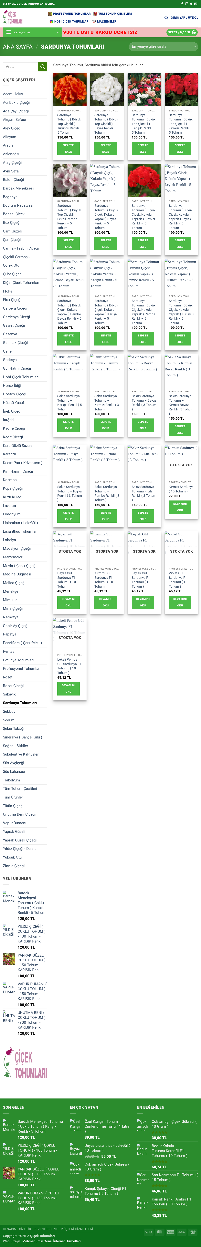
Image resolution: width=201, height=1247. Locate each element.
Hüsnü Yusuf (13, 402)
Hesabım (10, 1229)
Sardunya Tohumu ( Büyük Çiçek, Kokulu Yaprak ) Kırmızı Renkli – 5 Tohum (143, 217)
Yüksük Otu (12, 857)
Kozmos (10, 480)
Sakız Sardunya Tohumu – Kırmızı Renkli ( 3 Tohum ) (106, 402)
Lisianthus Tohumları (20, 531)
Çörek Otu (11, 265)
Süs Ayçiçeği (13, 763)
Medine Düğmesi (17, 574)
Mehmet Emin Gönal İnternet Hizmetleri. (51, 1241)
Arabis (8, 145)
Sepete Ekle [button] (68, 148)
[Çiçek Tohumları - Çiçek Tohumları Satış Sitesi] (22, 17)
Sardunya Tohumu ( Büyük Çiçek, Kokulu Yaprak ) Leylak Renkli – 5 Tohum (181, 217)
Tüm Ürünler (13, 797)
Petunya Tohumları (18, 660)
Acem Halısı (13, 94)
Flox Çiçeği (12, 299)
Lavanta (9, 505)
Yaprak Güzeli (14, 831)
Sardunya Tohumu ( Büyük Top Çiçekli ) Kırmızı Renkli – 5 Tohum (181, 124)
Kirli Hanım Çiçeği (18, 471)
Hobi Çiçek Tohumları (72, 21)
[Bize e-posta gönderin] (195, 3)
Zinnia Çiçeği (14, 865)
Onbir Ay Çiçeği (15, 625)
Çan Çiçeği (12, 239)
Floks (7, 291)
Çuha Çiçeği (13, 274)
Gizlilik (25, 1229)
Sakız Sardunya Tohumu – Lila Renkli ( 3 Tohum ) (144, 493)
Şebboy (9, 711)
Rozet (7, 677)
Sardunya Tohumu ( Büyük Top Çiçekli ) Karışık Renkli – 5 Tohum (143, 124)
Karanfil (9, 454)
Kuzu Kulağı (12, 497)
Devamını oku (180, 507)
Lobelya (9, 540)
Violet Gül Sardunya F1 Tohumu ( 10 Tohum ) (178, 579)
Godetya (10, 359)
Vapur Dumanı (14, 823)
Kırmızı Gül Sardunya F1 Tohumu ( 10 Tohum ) (103, 579)
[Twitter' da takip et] (191, 3)
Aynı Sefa (11, 171)
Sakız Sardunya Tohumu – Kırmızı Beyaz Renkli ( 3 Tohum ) (181, 405)
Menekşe (10, 591)
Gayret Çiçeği (14, 325)
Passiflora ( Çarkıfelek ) (22, 643)
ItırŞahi (8, 419)
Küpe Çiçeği (13, 488)
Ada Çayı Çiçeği (16, 111)
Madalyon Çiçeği (17, 548)
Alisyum (9, 136)
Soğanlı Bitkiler (15, 745)
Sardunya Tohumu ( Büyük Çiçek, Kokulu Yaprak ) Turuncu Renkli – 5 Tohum (181, 312)
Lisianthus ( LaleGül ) (20, 522)
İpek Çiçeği (12, 411)
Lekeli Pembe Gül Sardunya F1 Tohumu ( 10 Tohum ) (69, 666)
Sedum (9, 720)
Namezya (10, 617)
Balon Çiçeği (13, 179)
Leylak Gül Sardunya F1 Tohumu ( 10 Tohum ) (141, 579)
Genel (8, 351)
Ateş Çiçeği (12, 162)
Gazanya (10, 334)
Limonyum (12, 514)
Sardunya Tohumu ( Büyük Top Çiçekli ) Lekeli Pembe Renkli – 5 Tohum (69, 217)
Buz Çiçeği (11, 222)
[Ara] (166, 18)
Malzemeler (106, 21)
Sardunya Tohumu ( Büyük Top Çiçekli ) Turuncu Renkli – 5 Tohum (69, 124)
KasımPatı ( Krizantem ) (23, 462)
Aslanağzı (11, 154)
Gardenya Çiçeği (16, 316)
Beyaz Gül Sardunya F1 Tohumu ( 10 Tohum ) (66, 579)
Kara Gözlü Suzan (17, 445)
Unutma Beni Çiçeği (19, 814)
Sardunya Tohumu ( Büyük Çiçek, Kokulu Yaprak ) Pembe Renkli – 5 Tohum (143, 312)
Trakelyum (11, 780)
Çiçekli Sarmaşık (17, 256)
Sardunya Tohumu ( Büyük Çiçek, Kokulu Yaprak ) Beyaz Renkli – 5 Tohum (106, 217)
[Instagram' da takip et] (186, 3)
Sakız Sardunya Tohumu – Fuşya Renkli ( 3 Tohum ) (69, 493)
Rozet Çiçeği (13, 685)
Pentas (9, 651)
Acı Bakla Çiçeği (16, 102)
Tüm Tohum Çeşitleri (115, 13)
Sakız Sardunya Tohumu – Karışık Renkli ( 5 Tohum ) (69, 402)
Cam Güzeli (12, 231)
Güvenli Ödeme (46, 1229)
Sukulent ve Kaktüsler (20, 754)
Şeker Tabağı (13, 728)
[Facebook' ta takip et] (182, 3)
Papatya (9, 634)
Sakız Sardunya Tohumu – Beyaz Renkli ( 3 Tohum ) (144, 402)
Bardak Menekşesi (18, 188)
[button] (184, 17)
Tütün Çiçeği (13, 805)
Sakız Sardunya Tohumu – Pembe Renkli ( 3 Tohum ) (106, 493)
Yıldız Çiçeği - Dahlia (20, 848)
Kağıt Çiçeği (13, 437)
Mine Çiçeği (13, 608)
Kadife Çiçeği (14, 428)
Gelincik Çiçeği (15, 342)
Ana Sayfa (18, 46)
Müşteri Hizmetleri (77, 1229)
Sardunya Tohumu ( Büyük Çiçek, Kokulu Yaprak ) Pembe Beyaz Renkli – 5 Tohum (69, 312)
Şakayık (9, 694)
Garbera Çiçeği (15, 308)
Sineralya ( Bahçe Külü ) (22, 737)
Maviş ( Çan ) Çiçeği (20, 565)
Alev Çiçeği (12, 128)
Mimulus (10, 600)
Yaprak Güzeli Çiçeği (20, 840)
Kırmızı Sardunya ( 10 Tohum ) (181, 489)
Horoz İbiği (12, 385)
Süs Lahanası (14, 771)
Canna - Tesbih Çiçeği (21, 248)
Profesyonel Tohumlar (72, 13)
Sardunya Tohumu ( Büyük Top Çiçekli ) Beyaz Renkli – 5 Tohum (106, 124)
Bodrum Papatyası (18, 205)
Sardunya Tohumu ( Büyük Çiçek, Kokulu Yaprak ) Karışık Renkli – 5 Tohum (106, 312)
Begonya (10, 196)
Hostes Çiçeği (14, 394)
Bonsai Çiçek (14, 214)
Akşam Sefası (14, 119)
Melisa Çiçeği (14, 583)
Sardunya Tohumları (20, 703)
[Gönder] (42, 66)
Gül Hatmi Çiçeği (17, 368)
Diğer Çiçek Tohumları (21, 282)
